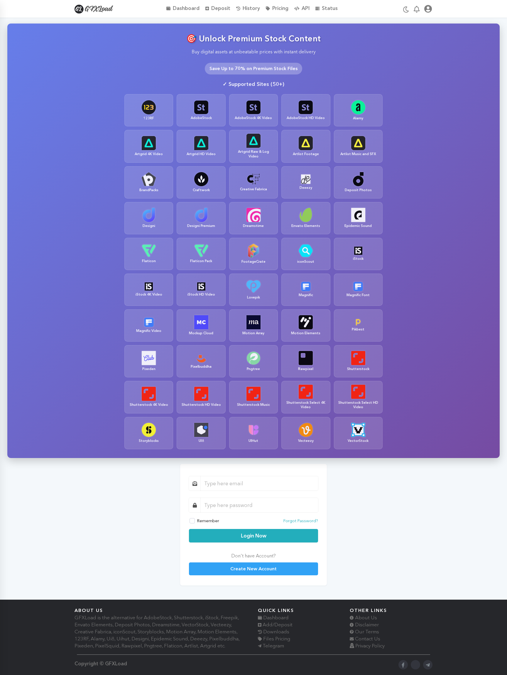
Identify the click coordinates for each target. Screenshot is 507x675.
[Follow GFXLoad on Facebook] (403, 664)
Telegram (272, 646)
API (306, 8)
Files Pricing (276, 639)
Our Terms (366, 632)
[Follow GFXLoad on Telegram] (427, 664)
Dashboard (186, 8)
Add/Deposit (277, 624)
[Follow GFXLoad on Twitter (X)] (415, 664)
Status (330, 8)
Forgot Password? (300, 520)
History (251, 8)
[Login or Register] (428, 9)
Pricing (280, 8)
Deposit (220, 8)
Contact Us (367, 639)
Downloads (275, 632)
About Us (365, 617)
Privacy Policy (369, 646)
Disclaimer (366, 624)
